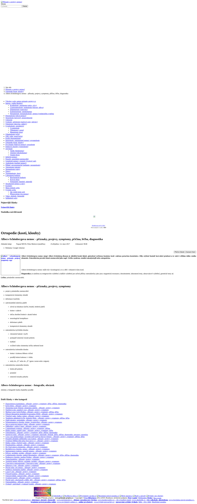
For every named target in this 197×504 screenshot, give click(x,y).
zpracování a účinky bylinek (127, 502)
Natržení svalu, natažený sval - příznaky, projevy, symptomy (27, 410)
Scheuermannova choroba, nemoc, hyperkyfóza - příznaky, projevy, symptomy (33, 422)
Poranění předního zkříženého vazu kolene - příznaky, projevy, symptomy (31, 439)
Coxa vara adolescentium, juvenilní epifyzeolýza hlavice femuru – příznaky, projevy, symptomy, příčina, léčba (45, 437)
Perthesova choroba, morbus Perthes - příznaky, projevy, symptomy (29, 457)
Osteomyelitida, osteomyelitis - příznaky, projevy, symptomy (27, 476)
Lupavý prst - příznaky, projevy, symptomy (20, 472)
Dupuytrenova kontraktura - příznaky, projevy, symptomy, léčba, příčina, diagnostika (35, 404)
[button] (98, 79)
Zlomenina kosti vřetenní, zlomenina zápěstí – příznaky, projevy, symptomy (32, 408)
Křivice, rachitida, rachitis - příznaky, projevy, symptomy (25, 453)
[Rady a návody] (139, 496)
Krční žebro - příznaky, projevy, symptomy (20, 406)
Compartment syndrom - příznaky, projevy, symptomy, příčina (27, 428)
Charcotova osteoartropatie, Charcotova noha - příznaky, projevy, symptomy (32, 463)
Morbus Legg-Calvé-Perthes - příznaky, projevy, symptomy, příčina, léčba (32, 412)
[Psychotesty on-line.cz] (87, 496)
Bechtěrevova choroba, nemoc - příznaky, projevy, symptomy (27, 449)
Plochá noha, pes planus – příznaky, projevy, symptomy (25, 468)
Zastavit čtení (190, 252)
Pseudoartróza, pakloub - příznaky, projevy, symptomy (25, 445)
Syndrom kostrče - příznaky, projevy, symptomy (22, 478)
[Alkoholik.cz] (57, 496)
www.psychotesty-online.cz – (75, 502)
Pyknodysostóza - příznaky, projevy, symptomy (22, 474)
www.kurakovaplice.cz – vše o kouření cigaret (114, 500)
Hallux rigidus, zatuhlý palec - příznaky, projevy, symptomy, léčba (29, 430)
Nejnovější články (8, 207)
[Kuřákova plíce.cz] (70, 496)
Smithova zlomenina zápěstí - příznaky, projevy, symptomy (26, 470)
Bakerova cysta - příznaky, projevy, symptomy (22, 465)
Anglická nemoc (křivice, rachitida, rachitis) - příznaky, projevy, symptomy (32, 461)
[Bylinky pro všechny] (154, 496)
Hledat (3, 4)
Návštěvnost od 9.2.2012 (98, 225)
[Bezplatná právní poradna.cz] (108, 496)
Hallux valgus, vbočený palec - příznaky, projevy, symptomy (27, 443)
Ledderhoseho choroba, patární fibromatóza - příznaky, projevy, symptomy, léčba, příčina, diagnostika (42, 455)
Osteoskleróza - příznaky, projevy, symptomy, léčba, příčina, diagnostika (31, 433)
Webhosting (145, 498)
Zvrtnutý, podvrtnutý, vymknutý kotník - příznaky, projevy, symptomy (30, 484)
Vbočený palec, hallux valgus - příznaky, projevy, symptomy (27, 416)
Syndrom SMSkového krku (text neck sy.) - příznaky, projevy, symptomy (31, 441)
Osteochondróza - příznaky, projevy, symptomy (22, 459)
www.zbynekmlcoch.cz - (34, 500)
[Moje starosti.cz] (126, 496)
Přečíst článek (179, 252)
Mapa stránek (157, 498)
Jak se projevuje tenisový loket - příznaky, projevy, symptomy (27, 424)
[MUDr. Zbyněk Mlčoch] (42, 496)
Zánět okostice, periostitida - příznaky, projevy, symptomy (26, 420)
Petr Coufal (132, 498)
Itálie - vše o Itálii (145, 502)
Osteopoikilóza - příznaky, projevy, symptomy (22, 482)
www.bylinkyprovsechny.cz (104, 502)
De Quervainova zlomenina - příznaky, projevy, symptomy (26, 447)
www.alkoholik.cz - (150, 500)
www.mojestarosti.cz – (77, 500)
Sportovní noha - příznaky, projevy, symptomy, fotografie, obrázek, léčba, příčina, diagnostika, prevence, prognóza (46, 435)
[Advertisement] (98, 25)
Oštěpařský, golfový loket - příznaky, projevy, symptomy (25, 426)
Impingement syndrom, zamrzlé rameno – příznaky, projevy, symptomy (31, 451)
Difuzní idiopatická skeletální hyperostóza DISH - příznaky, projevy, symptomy (34, 414)
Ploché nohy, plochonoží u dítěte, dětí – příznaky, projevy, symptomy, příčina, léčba (35, 480)
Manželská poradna (159, 502)
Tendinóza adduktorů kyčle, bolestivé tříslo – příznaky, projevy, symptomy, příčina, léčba (37, 418)
